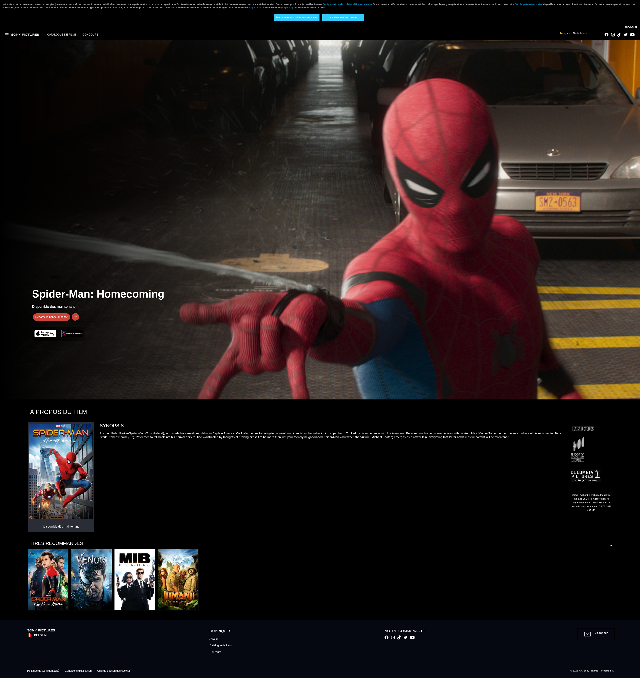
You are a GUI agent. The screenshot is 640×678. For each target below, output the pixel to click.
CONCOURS (90, 34)
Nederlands (580, 33)
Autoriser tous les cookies (343, 17)
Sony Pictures (255, 7)
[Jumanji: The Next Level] (178, 579)
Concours (215, 652)
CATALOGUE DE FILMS (61, 34)
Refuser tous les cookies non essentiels (297, 17)
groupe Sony (287, 7)
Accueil (214, 638)
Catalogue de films (221, 645)
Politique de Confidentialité (43, 670)
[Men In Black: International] (134, 579)
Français (565, 33)
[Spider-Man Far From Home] (48, 579)
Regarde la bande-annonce (51, 317)
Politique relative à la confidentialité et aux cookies (347, 4)
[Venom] (91, 579)
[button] (611, 546)
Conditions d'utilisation (78, 670)
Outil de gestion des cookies (528, 4)
